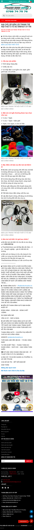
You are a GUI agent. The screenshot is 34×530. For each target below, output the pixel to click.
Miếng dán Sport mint (8, 368)
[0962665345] (32, 521)
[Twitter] (5, 487)
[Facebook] (2, 487)
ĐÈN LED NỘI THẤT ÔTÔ (10, 44)
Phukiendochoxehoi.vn (24, 286)
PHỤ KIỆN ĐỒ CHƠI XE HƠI (7, 525)
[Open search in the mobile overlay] (17, 16)
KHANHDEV (24, 525)
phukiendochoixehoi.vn (15, 337)
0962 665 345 (12, 472)
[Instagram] (8, 487)
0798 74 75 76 (13, 474)
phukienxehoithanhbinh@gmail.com (12, 481)
